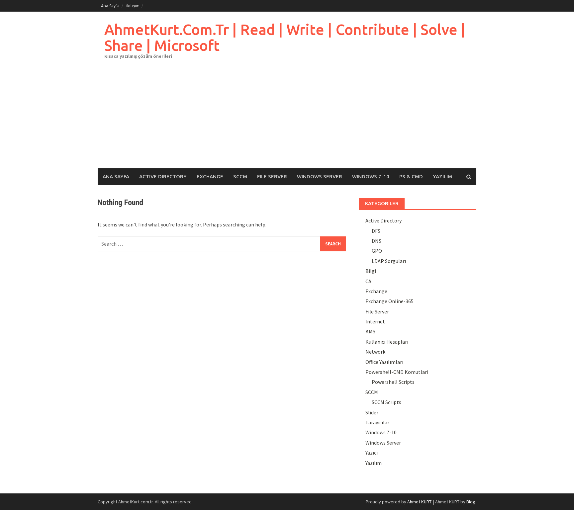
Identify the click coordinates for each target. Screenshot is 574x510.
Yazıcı (371, 452)
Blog (470, 502)
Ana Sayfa (110, 6)
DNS (376, 240)
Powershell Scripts (393, 382)
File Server (272, 176)
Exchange (210, 176)
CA (368, 281)
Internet (375, 321)
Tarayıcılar (377, 422)
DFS (376, 230)
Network (375, 351)
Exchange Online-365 (389, 301)
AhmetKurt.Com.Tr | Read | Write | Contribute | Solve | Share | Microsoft (284, 37)
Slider (371, 412)
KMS (370, 331)
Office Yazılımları (384, 362)
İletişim (133, 6)
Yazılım (442, 176)
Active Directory (163, 176)
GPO (377, 250)
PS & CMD (411, 176)
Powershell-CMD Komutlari (396, 372)
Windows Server (319, 176)
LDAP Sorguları (389, 261)
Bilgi (370, 271)
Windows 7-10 (370, 176)
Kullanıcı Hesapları (386, 341)
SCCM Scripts (386, 402)
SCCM (240, 176)
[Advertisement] (287, 118)
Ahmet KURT (419, 502)
